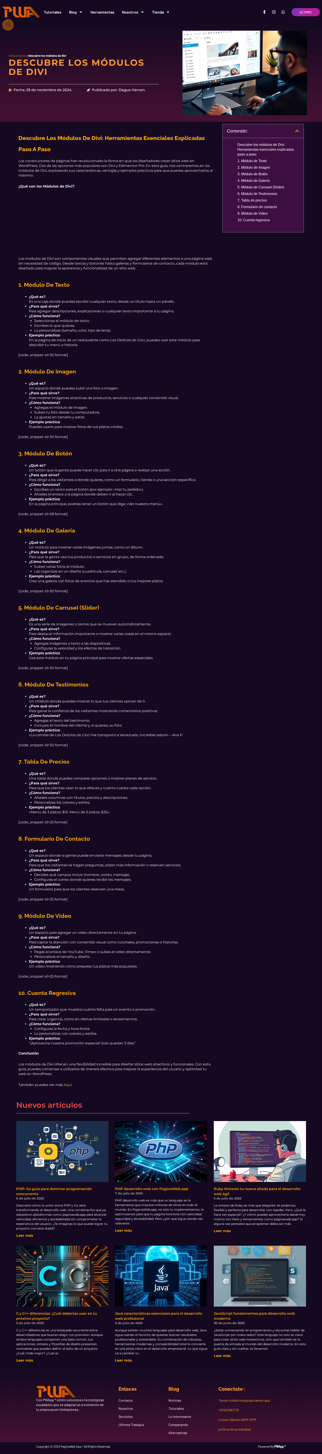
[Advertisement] (116, 225)
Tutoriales (52, 12)
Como (21, 55)
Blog (73, 12)
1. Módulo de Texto (252, 161)
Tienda (158, 12)
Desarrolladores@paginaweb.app (244, 1400)
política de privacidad (234, 1429)
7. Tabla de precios (252, 200)
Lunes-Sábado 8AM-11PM (237, 1419)
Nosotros (130, 12)
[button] (8, 25)
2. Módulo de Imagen (253, 167)
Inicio (12, 55)
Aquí (68, 1085)
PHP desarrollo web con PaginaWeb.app (151, 1189)
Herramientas (102, 12)
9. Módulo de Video (252, 213)
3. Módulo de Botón (252, 174)
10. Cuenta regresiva (253, 220)
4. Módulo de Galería (253, 180)
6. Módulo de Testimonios (257, 194)
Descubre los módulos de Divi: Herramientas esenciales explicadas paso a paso (265, 149)
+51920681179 (228, 1410)
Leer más (24, 1235)
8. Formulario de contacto (257, 207)
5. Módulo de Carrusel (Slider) (260, 187)
